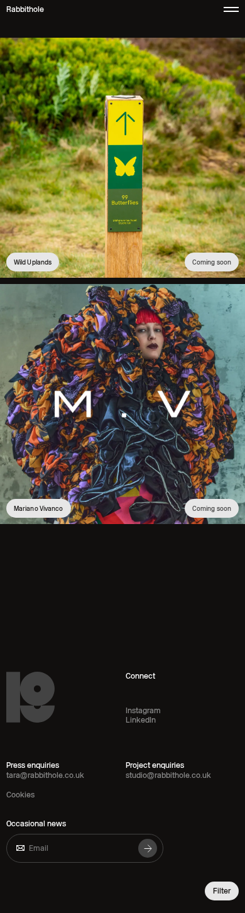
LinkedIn (141, 720)
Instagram (143, 710)
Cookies (20, 794)
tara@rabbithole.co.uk (45, 775)
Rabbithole (25, 9)
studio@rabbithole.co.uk (168, 775)
